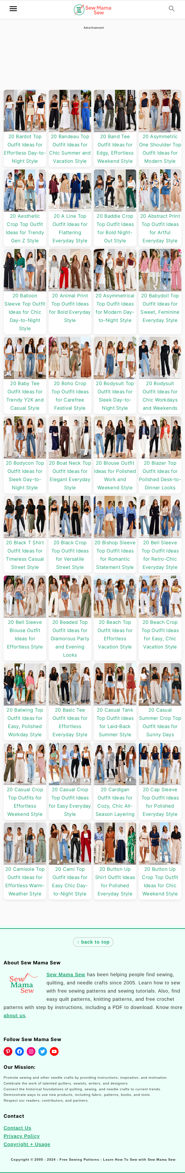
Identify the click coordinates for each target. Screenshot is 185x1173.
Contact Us (17, 1128)
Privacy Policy (22, 1136)
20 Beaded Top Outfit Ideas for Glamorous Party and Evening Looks (70, 638)
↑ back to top (93, 942)
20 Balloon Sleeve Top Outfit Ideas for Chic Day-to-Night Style (24, 312)
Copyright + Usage (27, 1144)
